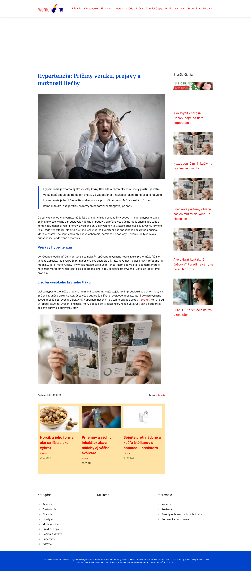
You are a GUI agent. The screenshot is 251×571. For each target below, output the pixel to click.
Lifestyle (118, 8)
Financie (106, 8)
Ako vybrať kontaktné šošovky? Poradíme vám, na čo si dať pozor (193, 264)
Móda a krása (134, 8)
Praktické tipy (154, 8)
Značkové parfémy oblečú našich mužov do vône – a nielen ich (192, 214)
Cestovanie (91, 8)
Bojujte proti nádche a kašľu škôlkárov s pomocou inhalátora (142, 442)
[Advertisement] (125, 39)
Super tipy (194, 8)
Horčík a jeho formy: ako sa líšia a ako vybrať (57, 442)
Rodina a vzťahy (175, 8)
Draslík (145, 299)
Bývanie (76, 8)
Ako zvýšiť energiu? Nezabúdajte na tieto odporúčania (188, 118)
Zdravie (207, 8)
